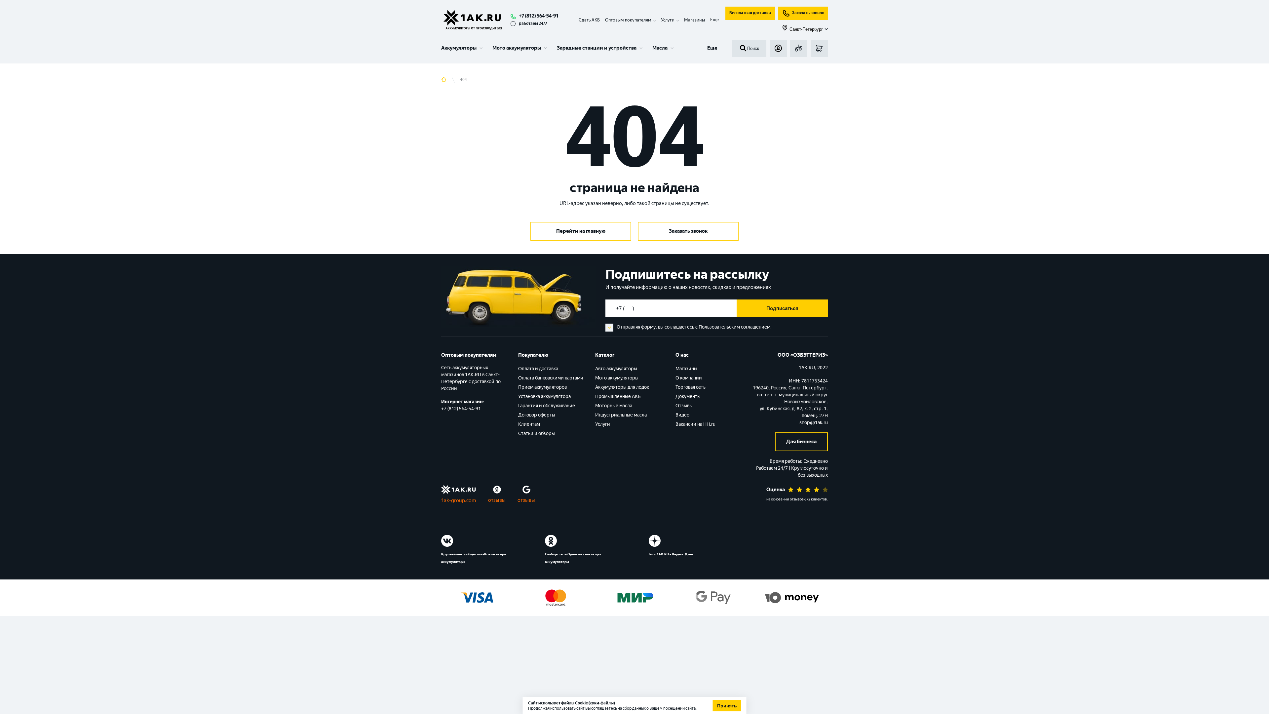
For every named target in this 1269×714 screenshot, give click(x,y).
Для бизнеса (801, 442)
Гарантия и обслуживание (546, 406)
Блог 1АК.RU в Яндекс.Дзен (671, 554)
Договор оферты (536, 415)
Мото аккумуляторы (516, 48)
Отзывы (684, 406)
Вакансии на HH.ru (695, 424)
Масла (660, 48)
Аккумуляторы (459, 48)
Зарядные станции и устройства (596, 48)
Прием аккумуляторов (542, 387)
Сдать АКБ (589, 20)
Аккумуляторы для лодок (622, 387)
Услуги (602, 424)
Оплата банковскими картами (550, 378)
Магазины (694, 20)
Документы (688, 396)
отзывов (797, 499)
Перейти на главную (580, 231)
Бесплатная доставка (750, 13)
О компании (688, 378)
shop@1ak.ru (813, 422)
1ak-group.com (458, 500)
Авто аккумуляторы (616, 369)
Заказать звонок (808, 13)
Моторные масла (613, 406)
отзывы (497, 500)
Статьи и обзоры (536, 433)
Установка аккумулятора (544, 396)
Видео (682, 415)
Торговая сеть (690, 387)
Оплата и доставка (538, 369)
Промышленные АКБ (618, 396)
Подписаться (782, 308)
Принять (727, 705)
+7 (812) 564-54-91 (538, 16)
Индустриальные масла (621, 415)
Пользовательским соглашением (734, 327)
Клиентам (529, 424)
